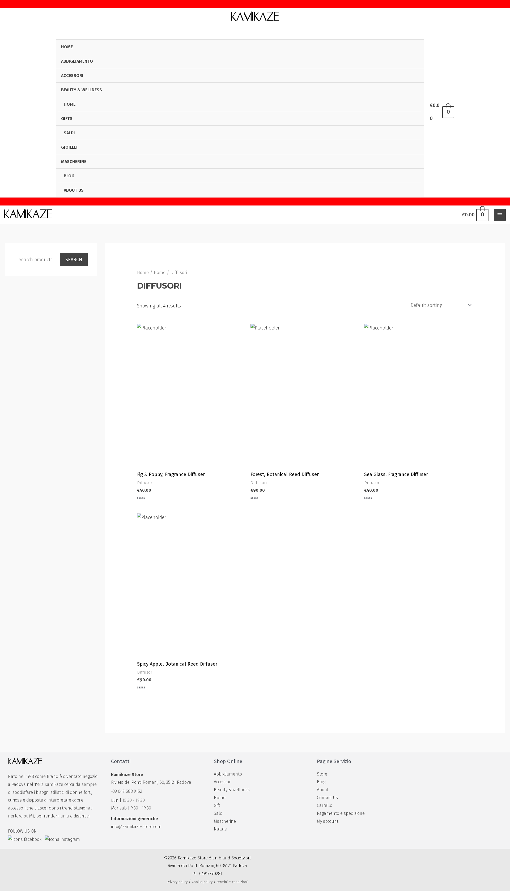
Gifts (67, 118)
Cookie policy (202, 882)
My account (327, 821)
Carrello (324, 805)
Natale (220, 829)
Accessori (72, 75)
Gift (217, 805)
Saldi (69, 132)
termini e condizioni (232, 882)
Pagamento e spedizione (341, 813)
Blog (69, 175)
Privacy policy (177, 882)
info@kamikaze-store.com (136, 826)
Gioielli (69, 147)
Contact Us (327, 797)
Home (67, 46)
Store (322, 774)
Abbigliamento (77, 61)
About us (74, 190)
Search (73, 260)
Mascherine (73, 161)
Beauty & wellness (81, 89)
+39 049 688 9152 (126, 791)
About (323, 789)
